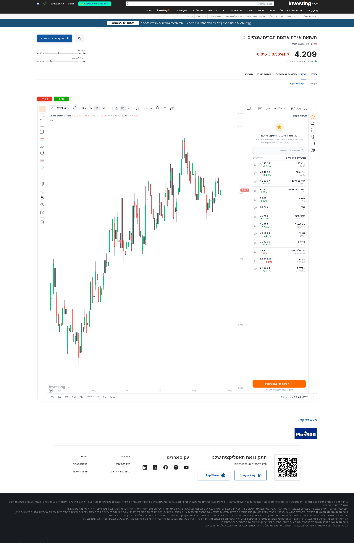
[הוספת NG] (255, 199)
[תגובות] (313, 144)
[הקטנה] (138, 383)
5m (84, 108)
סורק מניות (182, 10)
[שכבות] (42, 212)
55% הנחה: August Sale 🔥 (95, 3)
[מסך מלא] (311, 108)
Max (112, 397)
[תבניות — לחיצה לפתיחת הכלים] (42, 153)
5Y (104, 397)
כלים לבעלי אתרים (120, 471)
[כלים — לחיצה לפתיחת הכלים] (42, 167)
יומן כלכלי (198, 10)
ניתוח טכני (264, 74)
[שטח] (116, 108)
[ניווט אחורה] (148, 383)
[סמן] (42, 109)
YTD (89, 397)
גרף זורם (313, 83)
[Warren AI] (313, 150)
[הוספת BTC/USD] (255, 260)
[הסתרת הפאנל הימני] (249, 253)
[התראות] (313, 123)
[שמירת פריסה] (260, 108)
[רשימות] (313, 130)
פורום (249, 74)
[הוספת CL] (255, 191)
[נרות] (123, 108)
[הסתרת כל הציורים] (42, 204)
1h (91, 108)
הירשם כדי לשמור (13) (277, 383)
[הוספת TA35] (255, 164)
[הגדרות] (50, 390)
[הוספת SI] (255, 208)
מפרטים (189, 16)
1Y (97, 397)
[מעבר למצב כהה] (299, 108)
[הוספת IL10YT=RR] (255, 251)
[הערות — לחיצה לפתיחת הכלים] (42, 174)
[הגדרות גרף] (305, 108)
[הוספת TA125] (255, 173)
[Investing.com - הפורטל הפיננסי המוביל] (303, 3)
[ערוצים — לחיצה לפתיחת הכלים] (42, 125)
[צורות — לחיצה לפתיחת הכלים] (42, 132)
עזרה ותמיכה (80, 471)
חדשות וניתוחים (286, 74)
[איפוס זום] (158, 383)
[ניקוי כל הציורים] (42, 222)
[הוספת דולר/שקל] (255, 217)
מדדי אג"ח (201, 16)
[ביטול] (166, 108)
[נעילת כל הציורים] (42, 197)
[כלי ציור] (41, 252)
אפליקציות (124, 456)
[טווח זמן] (109, 108)
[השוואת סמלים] (75, 108)
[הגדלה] (143, 383)
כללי (314, 74)
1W (59, 397)
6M (81, 397)
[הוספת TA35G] (255, 182)
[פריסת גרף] (250, 108)
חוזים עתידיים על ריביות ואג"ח (282, 16)
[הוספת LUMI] (255, 234)
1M (103, 108)
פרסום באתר (80, 463)
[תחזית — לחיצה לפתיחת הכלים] (42, 160)
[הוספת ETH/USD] (255, 269)
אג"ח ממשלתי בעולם (256, 16)
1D (97, 108)
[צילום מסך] (293, 108)
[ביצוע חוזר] (172, 108)
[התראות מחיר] (157, 108)
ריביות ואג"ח (309, 16)
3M (74, 397)
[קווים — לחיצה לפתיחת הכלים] (42, 118)
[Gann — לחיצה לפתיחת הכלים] (42, 146)
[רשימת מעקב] (313, 117)
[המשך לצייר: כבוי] (42, 190)
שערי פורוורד (215, 16)
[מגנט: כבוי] (42, 183)
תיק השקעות (123, 463)
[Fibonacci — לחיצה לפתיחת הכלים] (42, 139)
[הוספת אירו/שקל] (255, 225)
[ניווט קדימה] (153, 383)
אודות (84, 456)
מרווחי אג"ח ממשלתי (233, 16)
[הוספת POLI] (255, 243)
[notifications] (45, 3)
